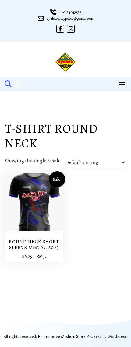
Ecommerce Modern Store (62, 336)
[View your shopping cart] (65, 101)
